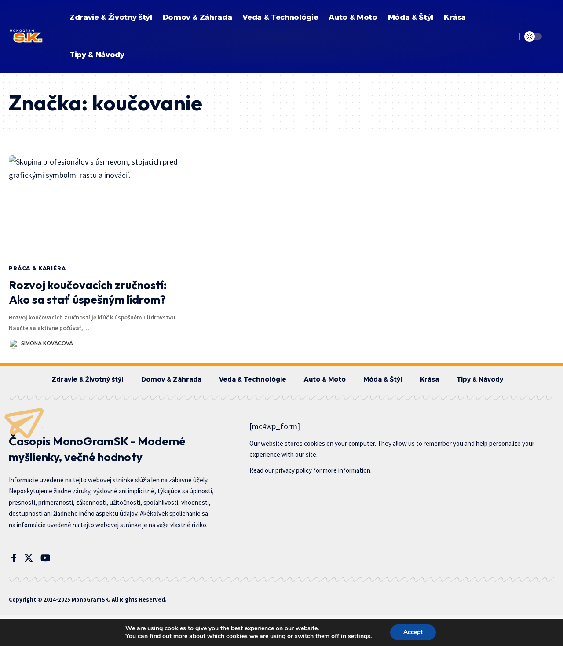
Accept (413, 632)
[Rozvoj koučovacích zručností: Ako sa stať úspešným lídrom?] (94, 206)
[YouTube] (45, 558)
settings (359, 636)
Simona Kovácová (47, 343)
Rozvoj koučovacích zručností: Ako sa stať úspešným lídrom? (88, 292)
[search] (509, 36)
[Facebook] (14, 558)
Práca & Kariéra (37, 268)
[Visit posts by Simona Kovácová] (13, 344)
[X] (28, 558)
